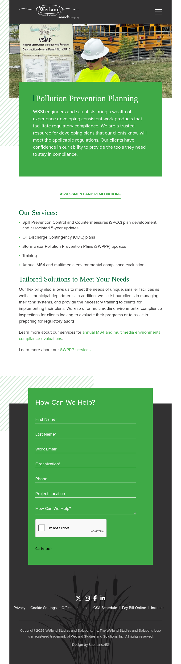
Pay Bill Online (134, 607)
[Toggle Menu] (158, 12)
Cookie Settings (43, 607)
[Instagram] (87, 598)
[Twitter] (78, 598)
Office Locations (75, 607)
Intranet (157, 607)
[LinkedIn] (102, 598)
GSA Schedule (105, 607)
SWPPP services (75, 350)
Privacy (19, 607)
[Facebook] (95, 598)
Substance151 (99, 644)
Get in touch (43, 549)
